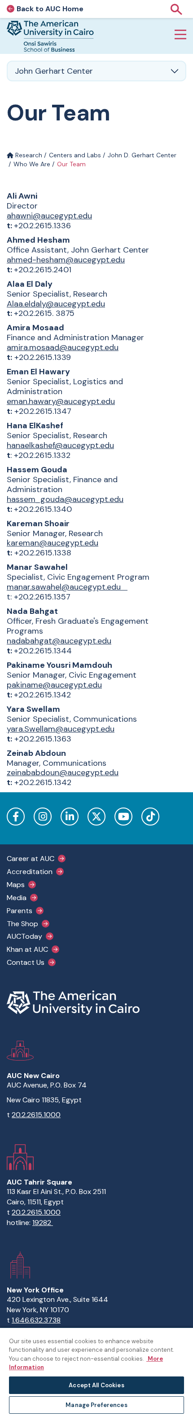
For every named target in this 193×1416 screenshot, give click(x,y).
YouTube (123, 817)
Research (27, 155)
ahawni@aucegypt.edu (49, 215)
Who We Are (31, 164)
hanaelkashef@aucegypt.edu (60, 445)
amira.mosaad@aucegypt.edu (62, 347)
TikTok (150, 817)
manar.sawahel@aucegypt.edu (64, 586)
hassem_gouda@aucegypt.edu (65, 499)
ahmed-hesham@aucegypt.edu (66, 259)
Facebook (16, 817)
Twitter (96, 817)
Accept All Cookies (96, 1385)
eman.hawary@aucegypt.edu (61, 401)
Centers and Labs (75, 155)
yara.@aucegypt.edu (60, 729)
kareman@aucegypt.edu (52, 542)
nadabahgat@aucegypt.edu (59, 640)
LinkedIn (70, 817)
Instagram (43, 817)
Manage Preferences (96, 1405)
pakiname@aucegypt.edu (54, 684)
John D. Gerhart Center (142, 155)
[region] (96, 1371)
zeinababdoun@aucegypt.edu (62, 772)
